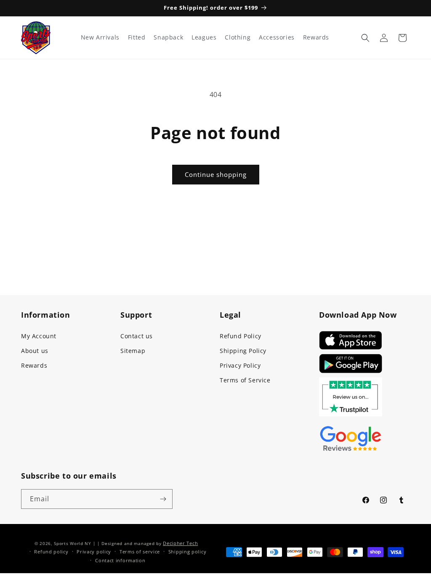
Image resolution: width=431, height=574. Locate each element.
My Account (38, 336)
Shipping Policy (243, 351)
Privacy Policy (240, 365)
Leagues (204, 37)
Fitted (137, 37)
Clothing (237, 37)
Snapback (168, 37)
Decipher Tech (180, 543)
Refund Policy (240, 336)
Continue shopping (216, 174)
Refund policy (51, 551)
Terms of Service (245, 380)
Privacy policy (94, 551)
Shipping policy (187, 551)
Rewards (34, 365)
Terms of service (140, 551)
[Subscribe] (163, 499)
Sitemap (132, 351)
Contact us (136, 336)
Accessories (277, 37)
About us (34, 351)
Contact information (120, 560)
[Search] (365, 38)
